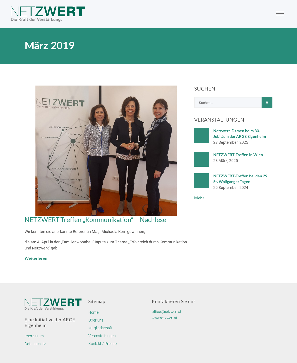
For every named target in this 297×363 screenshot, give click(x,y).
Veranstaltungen (102, 335)
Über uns (95, 320)
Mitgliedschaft (100, 328)
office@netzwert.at (166, 312)
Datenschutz (35, 344)
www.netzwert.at (164, 318)
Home (93, 312)
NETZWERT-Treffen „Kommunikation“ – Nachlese (95, 219)
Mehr (199, 198)
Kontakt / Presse (102, 343)
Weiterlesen (36, 259)
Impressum (34, 336)
